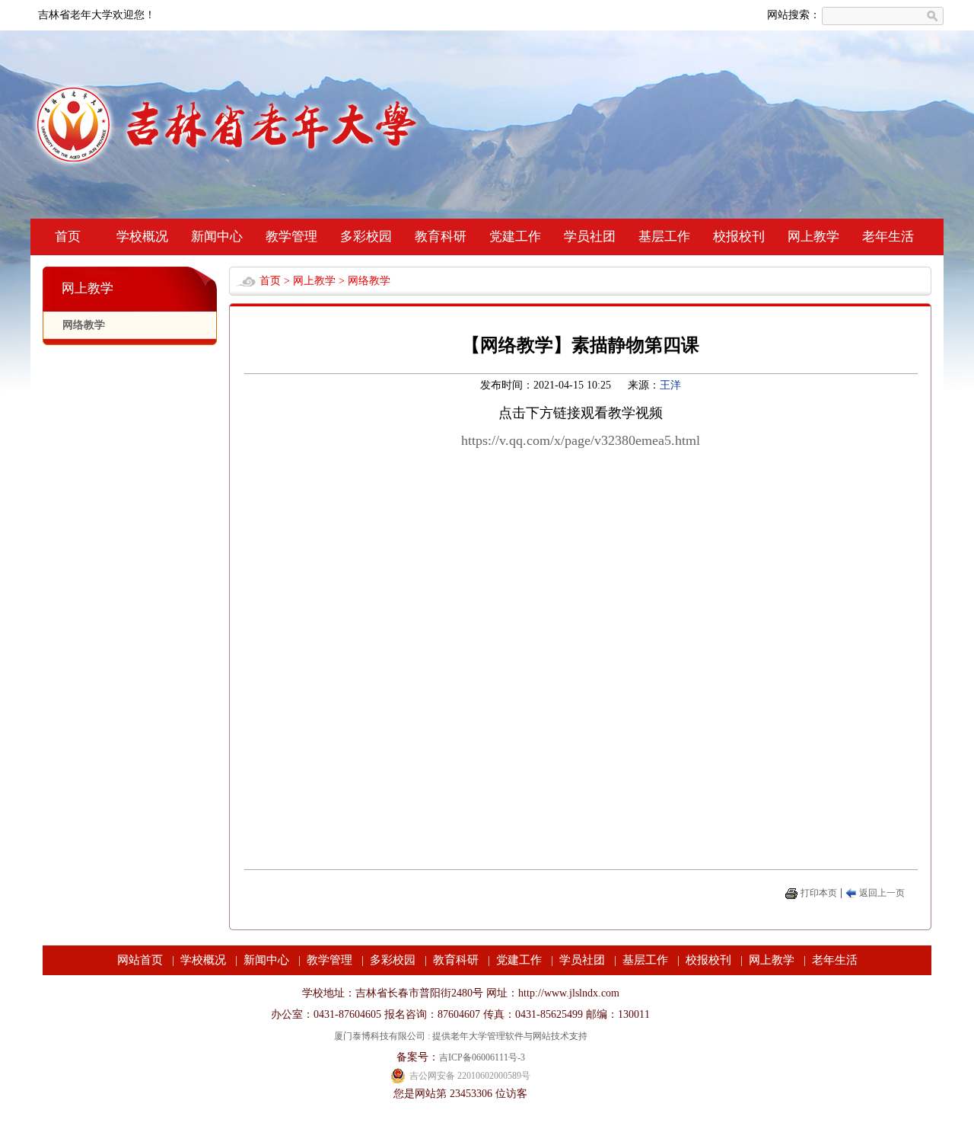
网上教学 (813, 236)
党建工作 (515, 236)
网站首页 (140, 960)
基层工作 (664, 236)
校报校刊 (739, 236)
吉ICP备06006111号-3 (482, 1057)
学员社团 (590, 236)
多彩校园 (366, 236)
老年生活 (888, 236)
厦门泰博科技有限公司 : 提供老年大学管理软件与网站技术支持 (460, 1036)
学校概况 (142, 236)
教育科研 (440, 236)
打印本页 (819, 893)
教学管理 (291, 236)
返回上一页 (882, 893)
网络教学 (83, 325)
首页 (68, 236)
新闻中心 (217, 236)
